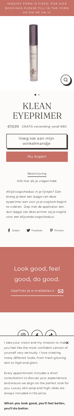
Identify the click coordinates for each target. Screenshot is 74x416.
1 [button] (36, 95)
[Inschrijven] (60, 291)
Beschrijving (37, 173)
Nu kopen (37, 156)
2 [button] (39, 95)
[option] (37, 53)
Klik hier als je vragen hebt (37, 181)
